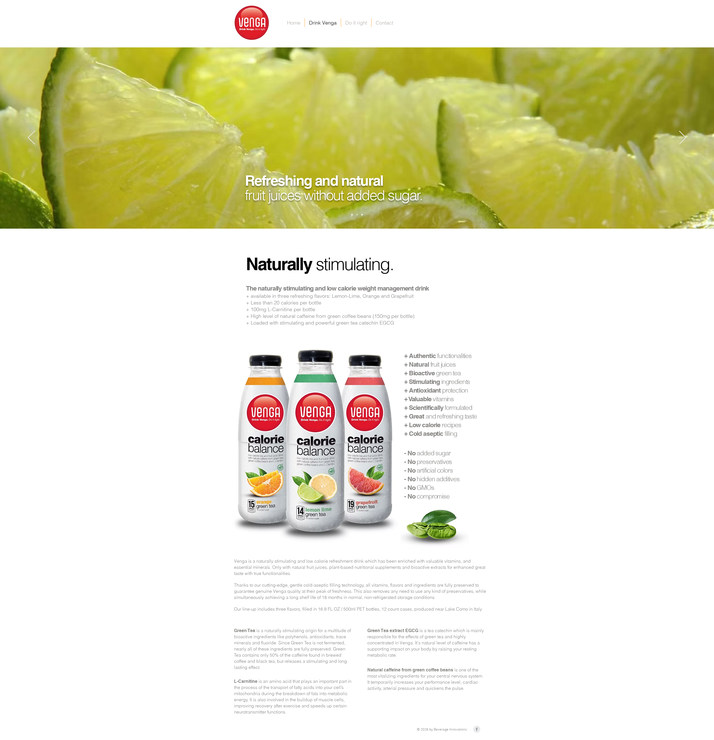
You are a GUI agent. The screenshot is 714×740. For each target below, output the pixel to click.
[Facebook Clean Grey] (476, 729)
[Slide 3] (362, 215)
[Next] (682, 138)
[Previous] (31, 138)
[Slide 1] (352, 215)
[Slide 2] (357, 215)
